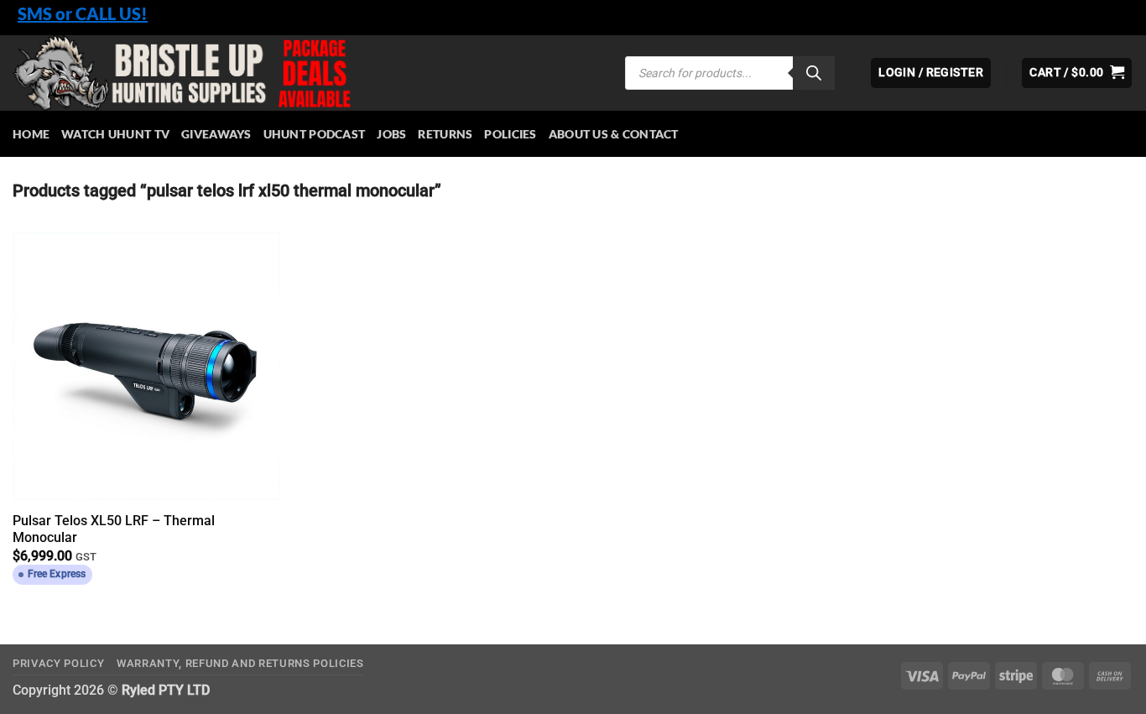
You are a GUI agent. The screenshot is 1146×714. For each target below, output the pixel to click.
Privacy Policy (58, 663)
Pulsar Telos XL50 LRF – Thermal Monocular (114, 529)
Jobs (391, 134)
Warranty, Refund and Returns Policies (240, 663)
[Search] (814, 73)
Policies (510, 134)
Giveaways (216, 134)
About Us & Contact (614, 134)
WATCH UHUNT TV (115, 134)
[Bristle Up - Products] (306, 73)
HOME (31, 134)
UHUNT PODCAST (314, 134)
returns (445, 134)
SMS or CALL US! (83, 13)
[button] (1077, 73)
